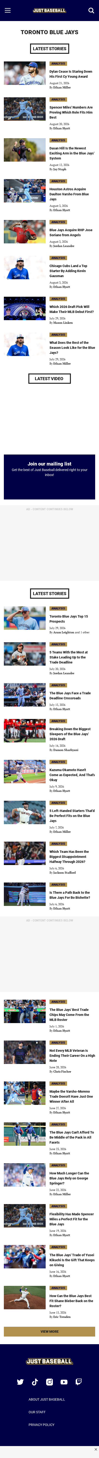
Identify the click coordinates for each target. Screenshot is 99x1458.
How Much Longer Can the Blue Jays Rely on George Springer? (69, 1178)
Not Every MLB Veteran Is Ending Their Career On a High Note (72, 1056)
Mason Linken (63, 322)
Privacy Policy (41, 1425)
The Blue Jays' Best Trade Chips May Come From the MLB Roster (69, 1015)
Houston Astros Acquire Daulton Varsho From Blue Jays (69, 194)
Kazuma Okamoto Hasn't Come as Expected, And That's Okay (72, 775)
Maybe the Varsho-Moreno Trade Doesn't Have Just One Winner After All (71, 1096)
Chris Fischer (62, 1071)
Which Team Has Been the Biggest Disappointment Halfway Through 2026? (69, 857)
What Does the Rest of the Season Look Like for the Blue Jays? (72, 348)
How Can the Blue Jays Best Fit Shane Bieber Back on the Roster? (71, 1301)
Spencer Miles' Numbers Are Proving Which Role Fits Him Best (71, 112)
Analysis (58, 63)
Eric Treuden (62, 1317)
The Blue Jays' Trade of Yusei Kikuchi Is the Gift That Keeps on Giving (72, 1260)
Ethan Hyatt (61, 128)
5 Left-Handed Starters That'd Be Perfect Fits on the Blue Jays (72, 816)
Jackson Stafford (64, 872)
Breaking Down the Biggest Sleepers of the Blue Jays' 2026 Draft (70, 734)
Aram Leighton (63, 632)
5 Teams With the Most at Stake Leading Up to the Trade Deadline (69, 657)
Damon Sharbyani (65, 750)
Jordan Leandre (63, 246)
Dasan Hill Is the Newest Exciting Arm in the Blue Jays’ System (72, 153)
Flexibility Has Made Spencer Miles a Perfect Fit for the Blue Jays (72, 1219)
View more (57, 1333)
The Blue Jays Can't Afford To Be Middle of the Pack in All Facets (72, 1137)
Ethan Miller (62, 87)
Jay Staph (59, 169)
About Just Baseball (47, 1399)
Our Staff (37, 1412)
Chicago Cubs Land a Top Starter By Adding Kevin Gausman (68, 271)
